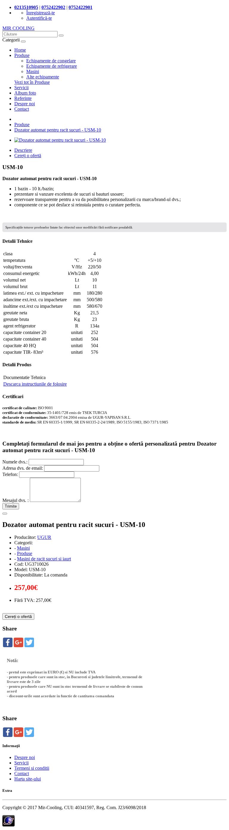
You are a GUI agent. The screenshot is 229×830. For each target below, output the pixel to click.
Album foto (25, 92)
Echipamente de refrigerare (51, 66)
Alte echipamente (42, 76)
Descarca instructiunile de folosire (35, 384)
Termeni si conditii (31, 768)
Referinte (23, 98)
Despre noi (24, 103)
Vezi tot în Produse (32, 82)
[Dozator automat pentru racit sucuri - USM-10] (60, 140)
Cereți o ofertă (27, 155)
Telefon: (10, 474)
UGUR (44, 537)
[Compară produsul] (4, 513)
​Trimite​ (11, 506)
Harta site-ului (27, 778)
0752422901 (80, 7)
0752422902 (53, 7)
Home (20, 49)
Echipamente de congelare (51, 60)
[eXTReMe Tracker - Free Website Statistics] (8, 824)
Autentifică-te (39, 18)
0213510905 (26, 7)
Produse (22, 55)
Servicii (21, 87)
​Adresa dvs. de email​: (22, 468)
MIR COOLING (18, 28)
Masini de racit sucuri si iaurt (44, 558)
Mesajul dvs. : (15, 500)
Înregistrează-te (40, 12)
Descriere (23, 150)
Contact (21, 109)
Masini (32, 71)
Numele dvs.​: (14, 461)
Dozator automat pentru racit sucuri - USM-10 (57, 129)
